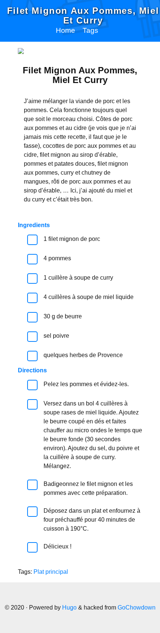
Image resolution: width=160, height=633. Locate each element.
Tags (90, 30)
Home (65, 30)
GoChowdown (137, 607)
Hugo (69, 607)
